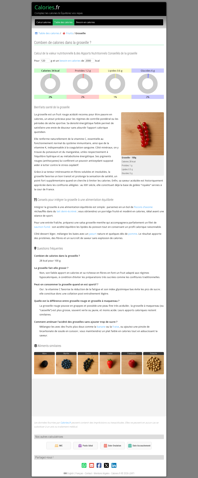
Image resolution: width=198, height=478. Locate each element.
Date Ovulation (114, 445)
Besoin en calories (85, 22)
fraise (115, 326)
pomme (132, 233)
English (70, 473)
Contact (88, 473)
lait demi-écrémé (66, 211)
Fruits (69, 33)
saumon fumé (42, 226)
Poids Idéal (88, 445)
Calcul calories (44, 22)
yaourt (93, 233)
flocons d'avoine (143, 207)
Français (79, 473)
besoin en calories (70, 60)
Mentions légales (102, 473)
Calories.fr (65, 422)
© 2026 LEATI (127, 473)
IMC (60, 445)
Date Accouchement (141, 445)
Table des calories (63, 22)
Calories (47, 7)
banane (101, 326)
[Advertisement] (99, 397)
